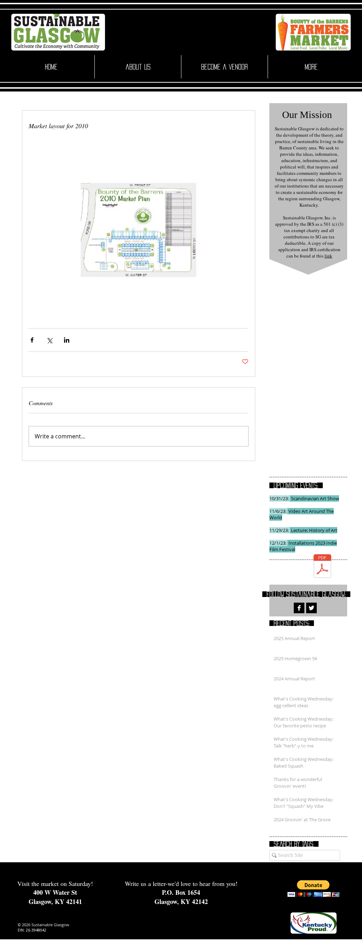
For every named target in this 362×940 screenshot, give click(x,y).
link (328, 256)
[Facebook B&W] (299, 608)
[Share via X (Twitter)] (49, 340)
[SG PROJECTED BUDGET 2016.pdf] (322, 567)
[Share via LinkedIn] (66, 340)
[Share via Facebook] (32, 340)
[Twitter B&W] (311, 608)
